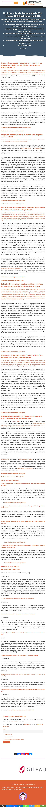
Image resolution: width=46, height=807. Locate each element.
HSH (27, 514)
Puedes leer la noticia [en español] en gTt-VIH (15, 502)
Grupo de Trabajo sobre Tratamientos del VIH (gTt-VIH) (20, 710)
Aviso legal (18, 787)
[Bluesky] (30, 754)
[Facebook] (19, 754)
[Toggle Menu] (44, 7)
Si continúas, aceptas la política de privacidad (14, 739)
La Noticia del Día (8, 734)
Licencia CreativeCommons (8, 789)
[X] (15, 754)
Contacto (4, 787)
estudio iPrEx (16, 421)
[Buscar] (16, 3)
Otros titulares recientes (25, 43)
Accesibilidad (19, 789)
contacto (14, 721)
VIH (33, 75)
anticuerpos (42, 157)
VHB (39, 550)
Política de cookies (38, 787)
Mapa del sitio (10, 787)
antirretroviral (19, 490)
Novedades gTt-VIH (8, 737)
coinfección (4, 665)
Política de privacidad (27, 787)
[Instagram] (23, 754)
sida (13, 607)
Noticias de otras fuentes (24, 45)
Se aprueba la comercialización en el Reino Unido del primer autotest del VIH (25, 28)
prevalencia (33, 173)
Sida (10, 646)
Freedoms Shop (38, 148)
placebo (11, 444)
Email (4, 729)
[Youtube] (27, 754)
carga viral (12, 492)
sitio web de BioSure (26, 148)
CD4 (7, 89)
